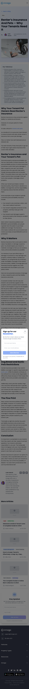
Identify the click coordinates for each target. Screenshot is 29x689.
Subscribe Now (14, 353)
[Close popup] (25, 331)
